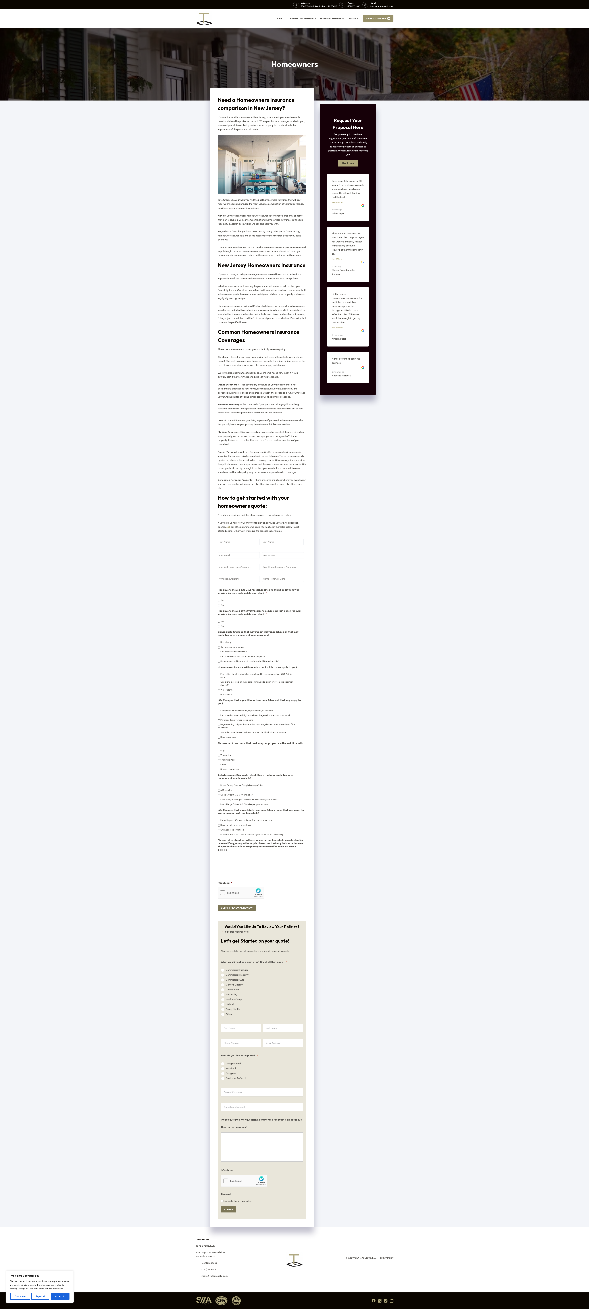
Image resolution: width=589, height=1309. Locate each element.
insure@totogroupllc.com (381, 6)
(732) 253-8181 (353, 6)
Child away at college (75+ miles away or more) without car (248, 799)
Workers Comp (234, 999)
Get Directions (209, 1262)
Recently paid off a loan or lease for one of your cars (246, 820)
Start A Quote (376, 18)
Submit (228, 1208)
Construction (232, 989)
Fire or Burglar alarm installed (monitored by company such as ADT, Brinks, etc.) (256, 676)
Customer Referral (236, 1078)
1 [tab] (346, 236)
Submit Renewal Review (237, 907)
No (222, 605)
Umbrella (230, 1004)
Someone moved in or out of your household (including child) (249, 661)
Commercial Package (237, 969)
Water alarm (226, 689)
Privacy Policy (386, 1257)
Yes (222, 600)
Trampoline (225, 755)
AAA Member (226, 790)
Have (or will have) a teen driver (235, 825)
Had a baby (225, 642)
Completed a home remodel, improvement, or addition (246, 710)
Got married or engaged (232, 647)
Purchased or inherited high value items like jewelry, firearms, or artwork (255, 715)
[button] (348, 163)
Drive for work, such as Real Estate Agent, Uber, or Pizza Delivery (251, 834)
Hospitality (231, 994)
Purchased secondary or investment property (242, 656)
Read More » (339, 202)
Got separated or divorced (233, 651)
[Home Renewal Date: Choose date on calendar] (263, 583)
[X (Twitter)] (379, 1301)
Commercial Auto (235, 979)
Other (223, 764)
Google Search (233, 1063)
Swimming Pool (227, 759)
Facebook (231, 1068)
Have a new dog (228, 737)
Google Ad (231, 1073)
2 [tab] (349, 236)
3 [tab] (352, 236)
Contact (353, 18)
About (281, 18)
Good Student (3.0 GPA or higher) (236, 794)
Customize (20, 1296)
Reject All (40, 1296)
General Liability (234, 984)
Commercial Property (237, 974)
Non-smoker (226, 694)
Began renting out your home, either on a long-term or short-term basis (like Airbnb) (257, 726)
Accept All (60, 1296)
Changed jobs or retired (232, 829)
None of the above (229, 769)
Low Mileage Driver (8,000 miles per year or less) (244, 804)
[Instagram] (385, 1301)
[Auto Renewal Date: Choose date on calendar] (219, 583)
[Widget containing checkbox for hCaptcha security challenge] (241, 892)
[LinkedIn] (391, 1301)
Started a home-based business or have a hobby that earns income (253, 732)
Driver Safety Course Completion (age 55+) (241, 785)
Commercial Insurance (302, 18)
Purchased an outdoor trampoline (236, 719)
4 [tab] (355, 236)
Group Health (233, 1009)
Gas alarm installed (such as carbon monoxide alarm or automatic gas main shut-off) (256, 683)
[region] (40, 1287)
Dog (222, 750)
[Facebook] (373, 1301)
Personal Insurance (332, 18)
